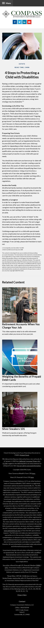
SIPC (6, 568)
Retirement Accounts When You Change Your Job (21, 326)
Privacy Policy (22, 595)
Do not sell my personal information (29, 466)
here (33, 473)
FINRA (38, 565)
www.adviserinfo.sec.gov (12, 531)
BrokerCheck (24, 455)
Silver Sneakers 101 (13, 428)
